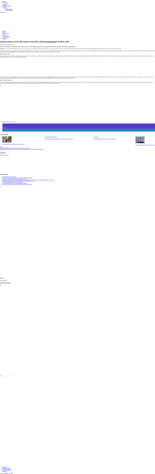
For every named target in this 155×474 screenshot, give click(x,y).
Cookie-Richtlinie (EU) (6, 470)
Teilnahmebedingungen (6, 5)
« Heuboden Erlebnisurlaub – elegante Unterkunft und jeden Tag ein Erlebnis (15, 148)
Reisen (3, 34)
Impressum (4, 6)
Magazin (1, 147)
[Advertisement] (36, 21)
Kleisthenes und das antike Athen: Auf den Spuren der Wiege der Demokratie (17, 177)
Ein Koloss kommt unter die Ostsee (9, 176)
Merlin (11, 473)
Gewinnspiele (5, 37)
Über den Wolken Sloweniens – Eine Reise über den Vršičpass (14, 183)
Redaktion (4, 2)
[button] (4, 127)
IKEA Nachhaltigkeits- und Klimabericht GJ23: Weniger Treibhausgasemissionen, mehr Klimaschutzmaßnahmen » (22, 149)
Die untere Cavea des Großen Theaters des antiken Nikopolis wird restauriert (17, 184)
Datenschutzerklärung (9, 10)
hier (8, 83)
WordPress (6, 473)
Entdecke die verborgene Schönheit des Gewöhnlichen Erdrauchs (14, 178)
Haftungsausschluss (8, 9)
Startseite (4, 1)
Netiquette (7, 3)
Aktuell (3, 32)
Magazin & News (5, 33)
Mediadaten (4, 4)
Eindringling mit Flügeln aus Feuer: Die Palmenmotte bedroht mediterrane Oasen (17, 181)
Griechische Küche (6, 36)
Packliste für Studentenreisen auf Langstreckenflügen (12, 182)
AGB (6, 8)
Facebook (4, 38)
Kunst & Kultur (5, 35)
